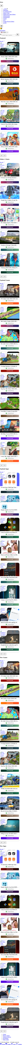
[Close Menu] (1, 6)
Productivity (6, 17)
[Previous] (1, 156)
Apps (5, 8)
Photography (6, 15)
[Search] (17, 35)
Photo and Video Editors (9, 14)
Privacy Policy (6, 1035)
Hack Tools (6, 13)
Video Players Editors (8, 21)
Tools (5, 18)
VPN (4, 23)
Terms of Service (7, 1037)
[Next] (4, 156)
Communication (7, 11)
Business (5, 10)
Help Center (6, 1039)
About (4, 1034)
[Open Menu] (1, 26)
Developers (5, 1038)
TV (4, 20)
